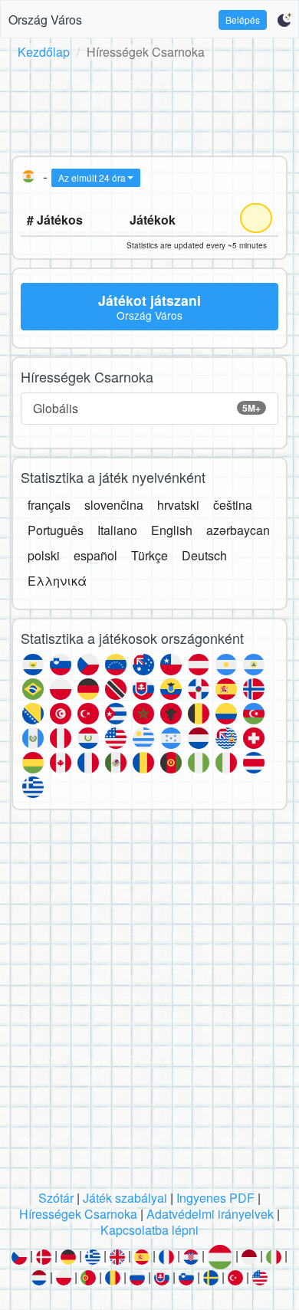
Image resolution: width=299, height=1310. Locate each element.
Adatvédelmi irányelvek (210, 1214)
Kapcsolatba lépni (149, 1230)
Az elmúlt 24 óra (92, 177)
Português (56, 530)
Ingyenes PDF (215, 1198)
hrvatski (178, 505)
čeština (232, 505)
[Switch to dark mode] (284, 20)
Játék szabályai (125, 1198)
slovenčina (113, 505)
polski (44, 555)
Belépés (242, 19)
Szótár (56, 1198)
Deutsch (204, 555)
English (171, 530)
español (95, 555)
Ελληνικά (57, 580)
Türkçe (149, 555)
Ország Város (45, 19)
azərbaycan (238, 530)
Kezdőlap (44, 52)
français (49, 505)
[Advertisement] (150, 105)
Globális (147, 408)
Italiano (117, 530)
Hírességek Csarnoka (78, 1214)
